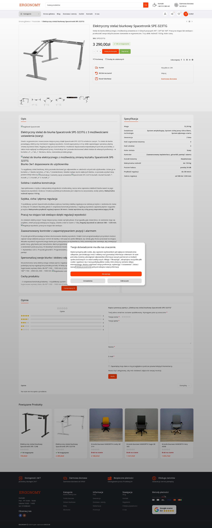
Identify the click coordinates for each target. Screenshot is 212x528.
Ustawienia (87, 281)
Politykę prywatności (83, 267)
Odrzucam (124, 281)
